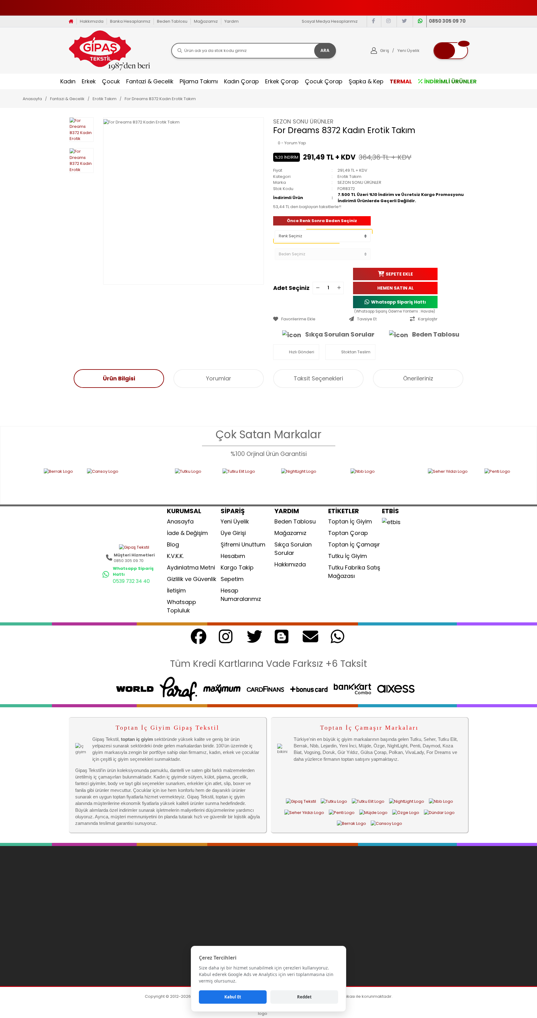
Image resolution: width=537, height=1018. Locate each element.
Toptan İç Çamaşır (354, 544)
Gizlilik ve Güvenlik (191, 579)
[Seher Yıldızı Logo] (413, 482)
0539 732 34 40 (131, 581)
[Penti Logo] (476, 482)
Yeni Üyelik (235, 521)
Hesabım (233, 556)
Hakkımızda (91, 21)
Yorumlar (218, 378)
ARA (324, 50)
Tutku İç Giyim (347, 556)
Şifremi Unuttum (243, 544)
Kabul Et (232, 997)
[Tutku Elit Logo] (208, 482)
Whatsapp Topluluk (181, 606)
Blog (173, 544)
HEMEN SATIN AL (395, 288)
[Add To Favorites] (309, 319)
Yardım (231, 21)
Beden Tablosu (172, 21)
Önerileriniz (418, 378)
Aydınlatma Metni (191, 567)
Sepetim (232, 579)
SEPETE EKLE (399, 274)
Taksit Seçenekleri (318, 378)
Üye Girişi (233, 533)
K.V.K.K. (175, 556)
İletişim (176, 590)
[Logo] (109, 50)
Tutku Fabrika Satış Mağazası (354, 572)
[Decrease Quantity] (317, 288)
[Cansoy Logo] (88, 482)
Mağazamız (206, 21)
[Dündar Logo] (439, 812)
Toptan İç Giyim (350, 521)
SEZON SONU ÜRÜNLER (303, 121)
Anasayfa (180, 521)
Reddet (304, 997)
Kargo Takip (237, 567)
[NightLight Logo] (272, 482)
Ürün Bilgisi (119, 378)
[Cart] (451, 50)
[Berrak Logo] (22, 482)
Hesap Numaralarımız (241, 595)
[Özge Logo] (405, 812)
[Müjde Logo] (373, 812)
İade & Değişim (187, 533)
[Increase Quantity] (338, 288)
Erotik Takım (349, 176)
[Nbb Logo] (345, 482)
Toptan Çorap (348, 533)
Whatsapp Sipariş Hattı (398, 302)
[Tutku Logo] (155, 482)
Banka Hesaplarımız (130, 21)
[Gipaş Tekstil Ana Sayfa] (301, 801)
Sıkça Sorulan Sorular (339, 334)
